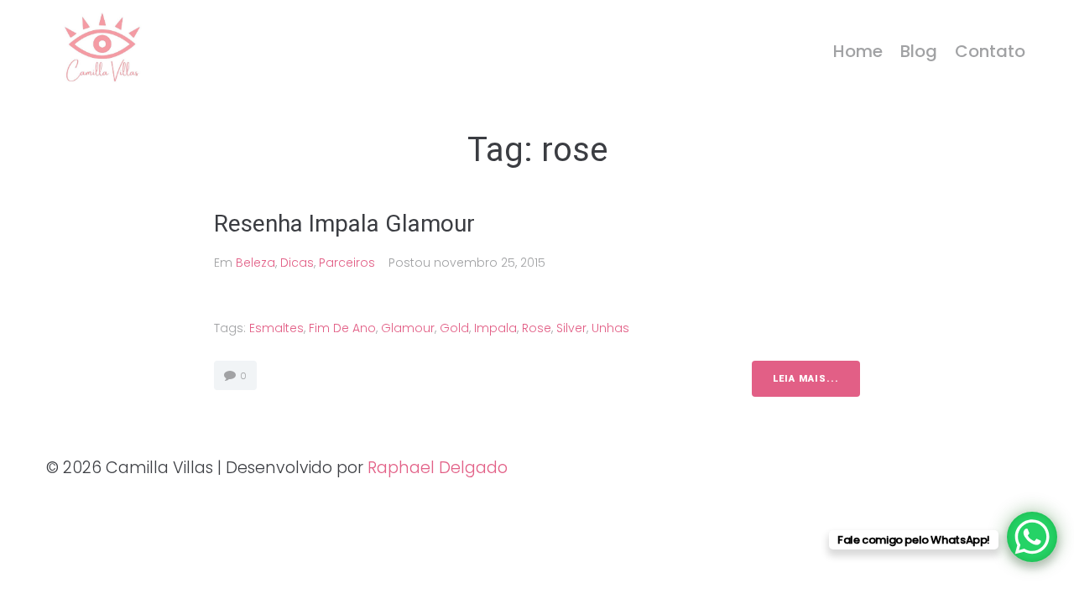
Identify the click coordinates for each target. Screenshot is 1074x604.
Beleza (255, 262)
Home (858, 51)
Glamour (408, 328)
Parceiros (347, 262)
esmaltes (276, 328)
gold (454, 328)
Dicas (297, 262)
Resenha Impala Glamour (347, 223)
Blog (918, 51)
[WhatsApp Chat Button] (1032, 537)
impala (495, 328)
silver (571, 328)
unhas (610, 328)
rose (536, 328)
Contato (990, 51)
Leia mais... (806, 378)
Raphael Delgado (438, 467)
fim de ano (342, 328)
